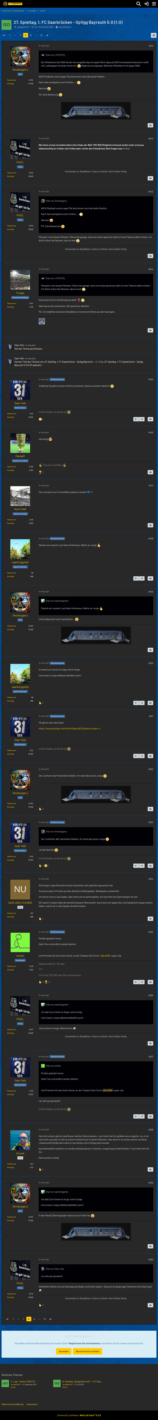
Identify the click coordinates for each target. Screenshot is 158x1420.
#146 (150, 432)
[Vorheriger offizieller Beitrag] (136, 419)
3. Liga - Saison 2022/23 (23, 1381)
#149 (150, 591)
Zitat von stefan (53, 1065)
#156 (150, 995)
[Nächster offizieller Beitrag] (142, 419)
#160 (150, 1259)
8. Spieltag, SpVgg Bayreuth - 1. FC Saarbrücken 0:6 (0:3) (90, 1381)
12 (41, 35)
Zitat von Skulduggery (56, 200)
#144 (150, 269)
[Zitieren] (150, 125)
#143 (150, 191)
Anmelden (64, 1351)
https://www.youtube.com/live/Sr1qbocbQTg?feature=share (68, 728)
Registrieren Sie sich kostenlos (84, 1343)
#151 (151, 716)
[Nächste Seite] (47, 35)
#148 (150, 538)
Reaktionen (11, 80)
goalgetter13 (15, 1384)
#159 (150, 1182)
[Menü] (154, 4)
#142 (150, 138)
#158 (150, 1129)
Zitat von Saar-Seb (55, 1268)
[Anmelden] (146, 4)
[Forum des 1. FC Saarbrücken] (12, 4)
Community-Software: (79, 1415)
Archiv (13, 1387)
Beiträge (10, 83)
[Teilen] (153, 35)
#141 (151, 45)
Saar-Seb (19, 345)
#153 (150, 822)
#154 (150, 879)
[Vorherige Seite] (4, 35)
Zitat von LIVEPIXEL (56, 54)
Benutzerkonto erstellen (87, 1351)
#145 (150, 379)
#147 (151, 485)
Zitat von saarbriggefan (57, 600)
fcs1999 (106, 955)
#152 (150, 769)
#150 (150, 663)
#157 (151, 1056)
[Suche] (138, 4)
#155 (150, 932)
